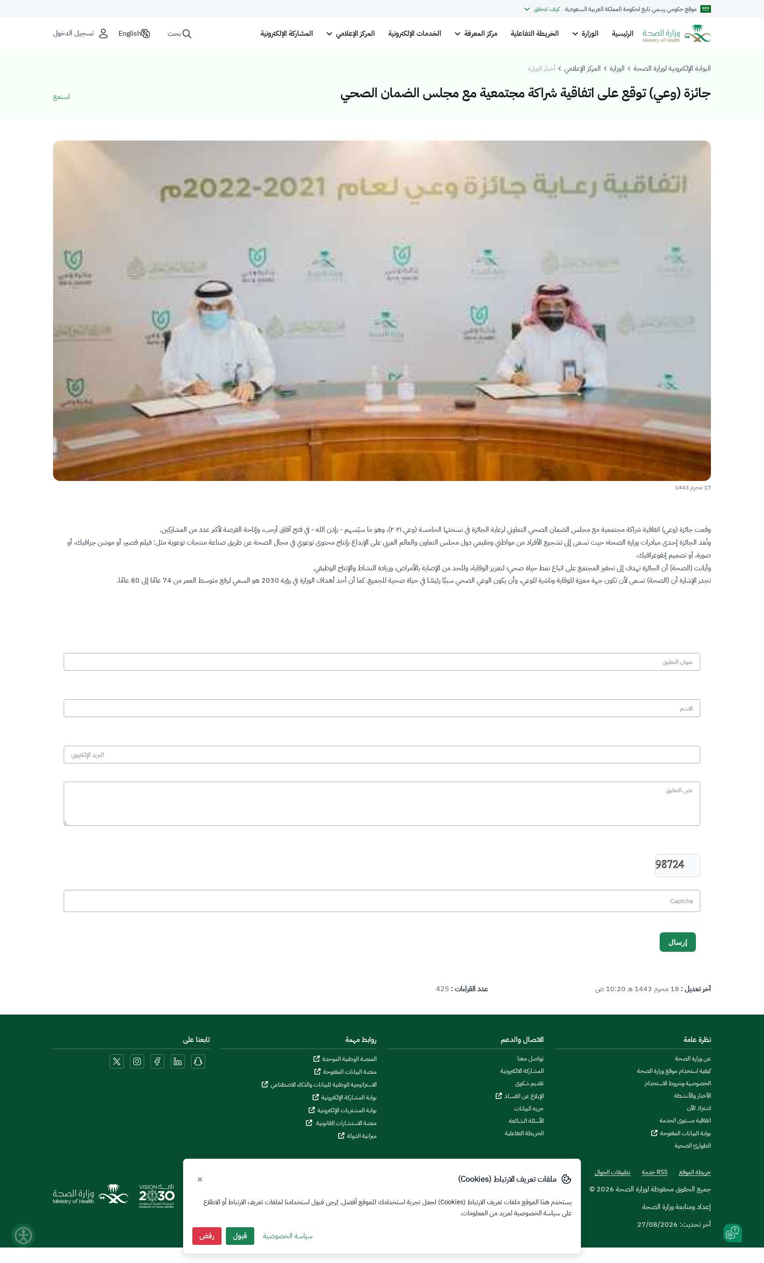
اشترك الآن (699, 1108)
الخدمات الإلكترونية (414, 33)
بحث (174, 33)
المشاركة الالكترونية (522, 1071)
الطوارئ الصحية (693, 1145)
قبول (240, 1236)
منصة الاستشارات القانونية (346, 1123)
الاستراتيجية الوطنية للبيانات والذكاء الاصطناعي (324, 1084)
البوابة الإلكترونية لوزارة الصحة (672, 68)
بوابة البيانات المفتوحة (685, 1133)
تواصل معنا (530, 1058)
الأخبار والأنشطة (692, 1095)
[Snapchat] (198, 1061)
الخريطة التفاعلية (535, 33)
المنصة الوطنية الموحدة (349, 1059)
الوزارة (617, 68)
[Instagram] (137, 1061)
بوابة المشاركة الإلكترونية (349, 1097)
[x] (117, 1061)
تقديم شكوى (529, 1083)
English (129, 33)
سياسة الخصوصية (288, 1236)
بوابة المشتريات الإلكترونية (347, 1110)
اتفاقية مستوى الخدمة (685, 1120)
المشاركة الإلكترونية (286, 33)
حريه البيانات (529, 1108)
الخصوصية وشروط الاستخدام (678, 1083)
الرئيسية (623, 33)
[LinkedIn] (177, 1061)
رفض (206, 1236)
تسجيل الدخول (73, 33)
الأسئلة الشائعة (526, 1121)
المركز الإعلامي (582, 68)
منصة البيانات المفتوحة (350, 1071)
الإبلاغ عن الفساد (524, 1096)
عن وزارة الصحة (693, 1058)
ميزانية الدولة (362, 1136)
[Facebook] (157, 1061)
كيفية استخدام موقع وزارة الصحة (674, 1071)
